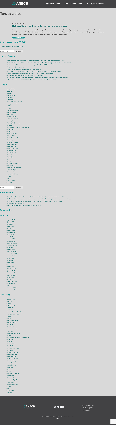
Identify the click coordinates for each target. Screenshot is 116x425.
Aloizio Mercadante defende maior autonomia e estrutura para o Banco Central (31, 80)
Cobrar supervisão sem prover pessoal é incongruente (24, 69)
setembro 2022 (12, 245)
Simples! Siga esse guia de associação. (11, 46)
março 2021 (11, 266)
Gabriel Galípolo (12, 133)
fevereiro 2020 (12, 281)
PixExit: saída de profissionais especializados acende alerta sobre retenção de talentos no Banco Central (39, 63)
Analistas (10, 91)
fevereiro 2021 (12, 269)
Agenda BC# (11, 89)
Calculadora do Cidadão (14, 102)
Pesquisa (10, 157)
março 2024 (11, 239)
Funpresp (10, 131)
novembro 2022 (12, 243)
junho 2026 (10, 224)
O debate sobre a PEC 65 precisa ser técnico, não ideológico (25, 75)
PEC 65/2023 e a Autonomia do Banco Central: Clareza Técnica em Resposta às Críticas (34, 71)
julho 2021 (10, 258)
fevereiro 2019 (12, 288)
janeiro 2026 (11, 232)
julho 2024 (10, 235)
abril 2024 (10, 237)
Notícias (73, 4)
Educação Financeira (13, 123)
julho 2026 (10, 222)
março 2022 (11, 249)
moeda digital (11, 146)
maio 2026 (10, 226)
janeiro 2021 (11, 271)
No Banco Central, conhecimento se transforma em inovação (39, 26)
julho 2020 (10, 277)
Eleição (9, 125)
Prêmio (9, 161)
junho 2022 (10, 247)
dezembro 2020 (12, 273)
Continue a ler (18, 37)
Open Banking (11, 150)
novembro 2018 (12, 290)
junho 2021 (10, 260)
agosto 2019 (11, 283)
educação (10, 121)
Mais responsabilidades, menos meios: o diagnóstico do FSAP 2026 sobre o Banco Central (34, 65)
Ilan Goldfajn (11, 136)
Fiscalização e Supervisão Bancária (18, 127)
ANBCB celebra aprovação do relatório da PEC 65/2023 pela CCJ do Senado (30, 73)
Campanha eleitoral (13, 104)
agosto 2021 (11, 256)
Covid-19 (10, 114)
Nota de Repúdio (12, 148)
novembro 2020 (12, 275)
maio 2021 (10, 262)
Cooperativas (11, 112)
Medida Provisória (12, 142)
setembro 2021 (12, 254)
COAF (9, 108)
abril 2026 (10, 228)
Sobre (57, 4)
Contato (64, 4)
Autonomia (10, 99)
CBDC (9, 106)
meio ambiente (12, 144)
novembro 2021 (12, 252)
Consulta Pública (12, 110)
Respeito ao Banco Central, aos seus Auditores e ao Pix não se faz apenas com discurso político (36, 60)
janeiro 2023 (11, 241)
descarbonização (12, 119)
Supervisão (10, 172)
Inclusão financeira (13, 138)
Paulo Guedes (11, 155)
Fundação (10, 129)
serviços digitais (12, 170)
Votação (9, 182)
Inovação (10, 140)
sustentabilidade (12, 174)
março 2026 (11, 230)
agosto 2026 (11, 220)
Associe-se (50, 4)
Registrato (10, 165)
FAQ (88, 4)
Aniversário (11, 95)
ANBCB (9, 93)
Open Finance (11, 153)
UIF (8, 178)
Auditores (10, 97)
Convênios (81, 4)
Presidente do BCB (13, 163)
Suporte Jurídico (97, 4)
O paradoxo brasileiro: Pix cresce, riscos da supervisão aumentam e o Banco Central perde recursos (37, 77)
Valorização (11, 180)
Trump (9, 176)
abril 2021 (10, 264)
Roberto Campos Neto (14, 167)
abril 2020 (10, 279)
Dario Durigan (11, 116)
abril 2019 (10, 286)
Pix (8, 159)
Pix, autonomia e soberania (15, 67)
